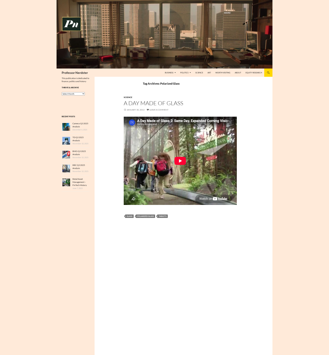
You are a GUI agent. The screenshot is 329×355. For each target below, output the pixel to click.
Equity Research (254, 72)
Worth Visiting (222, 72)
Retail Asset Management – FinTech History (79, 182)
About (238, 72)
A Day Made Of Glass (153, 103)
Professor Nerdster (75, 73)
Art (209, 72)
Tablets (163, 216)
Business (169, 72)
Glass (129, 216)
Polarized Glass (145, 216)
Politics (184, 72)
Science (199, 72)
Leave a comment (159, 109)
